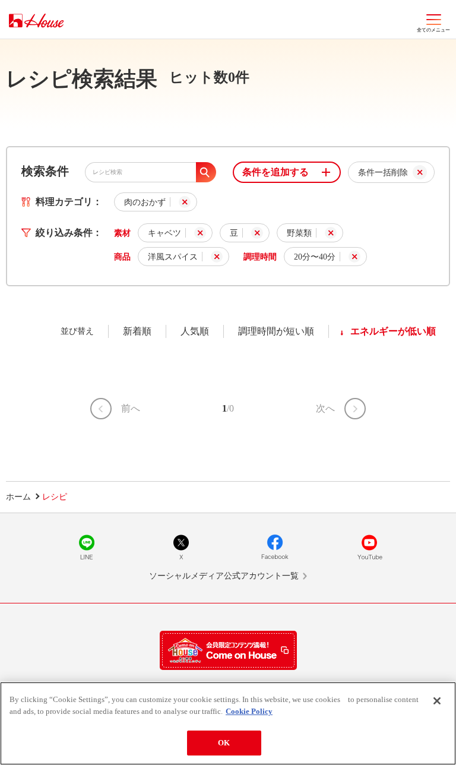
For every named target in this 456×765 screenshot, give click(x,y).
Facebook (275, 547)
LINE (86, 547)
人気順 (194, 331)
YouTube (369, 547)
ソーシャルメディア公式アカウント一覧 (224, 575)
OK (224, 742)
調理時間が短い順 (276, 331)
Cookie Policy (249, 711)
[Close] (437, 701)
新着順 (137, 331)
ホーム (18, 496)
